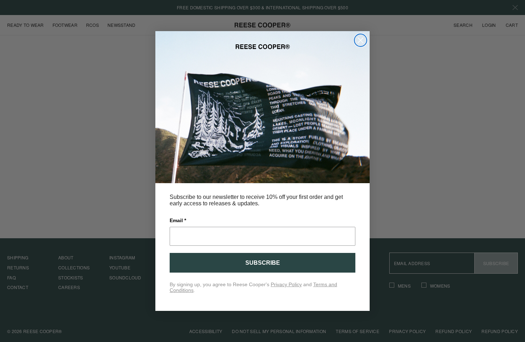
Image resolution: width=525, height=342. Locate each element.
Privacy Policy (286, 284)
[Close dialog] (360, 40)
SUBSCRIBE (262, 263)
